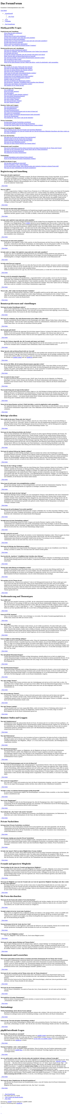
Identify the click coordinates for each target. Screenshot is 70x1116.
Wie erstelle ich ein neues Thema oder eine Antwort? (18, 67)
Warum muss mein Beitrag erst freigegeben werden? (18, 84)
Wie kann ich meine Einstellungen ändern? (15, 50)
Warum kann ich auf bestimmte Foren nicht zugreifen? (18, 76)
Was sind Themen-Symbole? (12, 102)
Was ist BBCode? (9, 90)
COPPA (28, 223)
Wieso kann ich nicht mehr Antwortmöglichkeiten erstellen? (20, 73)
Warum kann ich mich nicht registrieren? (15, 36)
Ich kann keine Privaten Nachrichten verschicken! (17, 122)
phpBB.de (29, 357)
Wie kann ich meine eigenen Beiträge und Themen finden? (20, 143)
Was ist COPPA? (8, 34)
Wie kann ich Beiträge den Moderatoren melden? (17, 80)
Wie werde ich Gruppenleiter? (12, 113)
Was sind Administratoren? (11, 106)
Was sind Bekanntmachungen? (12, 97)
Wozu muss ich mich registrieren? (13, 33)
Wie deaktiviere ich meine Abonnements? (15, 152)
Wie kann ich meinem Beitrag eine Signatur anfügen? (18, 70)
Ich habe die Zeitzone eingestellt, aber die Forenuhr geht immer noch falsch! (24, 54)
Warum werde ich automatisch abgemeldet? (15, 44)
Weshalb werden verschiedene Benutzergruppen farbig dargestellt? (22, 114)
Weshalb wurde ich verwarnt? (12, 79)
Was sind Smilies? (9, 93)
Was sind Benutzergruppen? (11, 110)
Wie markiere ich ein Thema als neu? (14, 85)
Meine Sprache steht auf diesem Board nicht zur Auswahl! (19, 56)
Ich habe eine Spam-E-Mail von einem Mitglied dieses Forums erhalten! (23, 125)
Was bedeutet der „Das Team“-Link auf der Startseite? (18, 117)
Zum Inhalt (4, 10)
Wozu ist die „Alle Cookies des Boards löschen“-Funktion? (20, 45)
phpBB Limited (17, 357)
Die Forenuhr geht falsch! (11, 53)
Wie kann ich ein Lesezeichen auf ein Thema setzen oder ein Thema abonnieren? (26, 149)
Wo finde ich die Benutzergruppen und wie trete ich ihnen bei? (21, 111)
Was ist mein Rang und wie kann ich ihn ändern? (17, 60)
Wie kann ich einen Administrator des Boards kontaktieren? (20, 167)
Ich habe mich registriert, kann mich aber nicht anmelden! (19, 37)
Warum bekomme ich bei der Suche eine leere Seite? (18, 140)
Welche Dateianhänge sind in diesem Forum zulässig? (18, 157)
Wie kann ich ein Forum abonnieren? (14, 151)
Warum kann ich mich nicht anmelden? (14, 39)
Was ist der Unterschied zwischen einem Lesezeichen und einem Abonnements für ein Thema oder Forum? (33, 148)
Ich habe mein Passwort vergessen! (13, 42)
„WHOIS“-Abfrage (60, 1061)
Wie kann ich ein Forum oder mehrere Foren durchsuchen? (20, 137)
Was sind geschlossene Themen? (13, 100)
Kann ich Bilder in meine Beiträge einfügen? (16, 94)
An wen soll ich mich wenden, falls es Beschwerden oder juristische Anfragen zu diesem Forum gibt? (31, 166)
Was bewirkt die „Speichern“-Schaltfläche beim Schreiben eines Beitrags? (24, 82)
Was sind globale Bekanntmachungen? (14, 96)
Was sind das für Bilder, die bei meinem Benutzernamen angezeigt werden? (24, 57)
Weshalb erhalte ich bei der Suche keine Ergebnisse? (18, 139)
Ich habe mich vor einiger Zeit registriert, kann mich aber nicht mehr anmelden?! (25, 41)
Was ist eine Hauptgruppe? (11, 116)
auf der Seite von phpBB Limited (43, 1038)
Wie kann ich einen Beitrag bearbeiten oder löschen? (18, 68)
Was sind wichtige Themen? (11, 99)
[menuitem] (11, 16)
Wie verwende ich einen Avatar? (13, 59)
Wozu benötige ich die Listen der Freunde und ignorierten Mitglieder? (23, 129)
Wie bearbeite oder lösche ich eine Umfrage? (16, 74)
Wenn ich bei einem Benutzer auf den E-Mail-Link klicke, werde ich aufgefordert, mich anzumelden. (31, 62)
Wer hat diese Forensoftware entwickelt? (15, 163)
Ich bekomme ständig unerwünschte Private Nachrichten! (19, 123)
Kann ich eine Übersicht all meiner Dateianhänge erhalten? (20, 158)
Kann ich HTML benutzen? (11, 91)
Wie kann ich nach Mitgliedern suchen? (14, 142)
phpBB (9, 1101)
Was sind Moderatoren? (10, 108)
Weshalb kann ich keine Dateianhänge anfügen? (17, 77)
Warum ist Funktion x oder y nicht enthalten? (16, 164)
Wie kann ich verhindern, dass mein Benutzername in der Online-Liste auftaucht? (26, 51)
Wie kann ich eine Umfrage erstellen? (14, 71)
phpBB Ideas (18, 1050)
